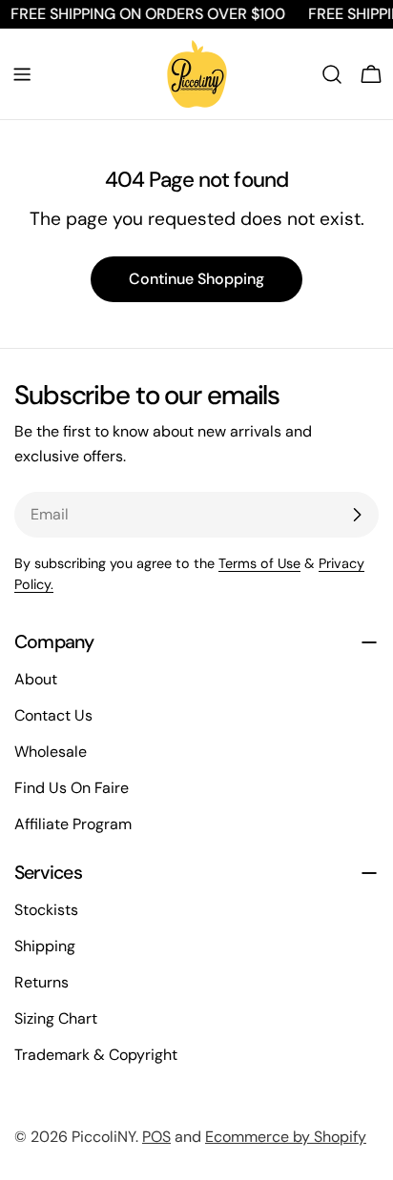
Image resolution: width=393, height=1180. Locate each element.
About (35, 679)
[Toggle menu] (22, 74)
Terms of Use (259, 563)
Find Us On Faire (71, 788)
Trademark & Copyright (95, 1055)
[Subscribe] (357, 515)
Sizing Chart (55, 1018)
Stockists (46, 910)
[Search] (332, 74)
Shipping (44, 946)
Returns (41, 982)
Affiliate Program (73, 824)
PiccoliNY (103, 1137)
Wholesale (50, 752)
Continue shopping (196, 279)
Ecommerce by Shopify (285, 1137)
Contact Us (53, 715)
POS (156, 1137)
